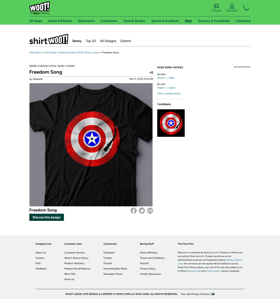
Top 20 (91, 41)
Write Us (69, 279)
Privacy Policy (147, 268)
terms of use (194, 271)
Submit (125, 41)
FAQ (37, 263)
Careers (39, 258)
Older (172, 77)
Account (231, 10)
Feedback (41, 268)
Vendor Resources (150, 274)
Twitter (142, 211)
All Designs (108, 41)
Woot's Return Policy (76, 258)
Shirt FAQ (69, 274)
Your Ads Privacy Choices (195, 294)
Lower (172, 87)
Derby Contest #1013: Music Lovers (79, 52)
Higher (161, 87)
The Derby (50, 52)
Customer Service (74, 252)
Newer (161, 77)
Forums (216, 10)
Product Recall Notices (77, 268)
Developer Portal (113, 274)
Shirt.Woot (48, 39)
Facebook (134, 211)
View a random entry (168, 93)
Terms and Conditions (152, 258)
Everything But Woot (115, 268)
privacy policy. (213, 271)
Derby (77, 41)
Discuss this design (47, 217)
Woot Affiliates (148, 252)
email (150, 211)
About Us (40, 252)
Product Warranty (74, 263)
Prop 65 (144, 263)
